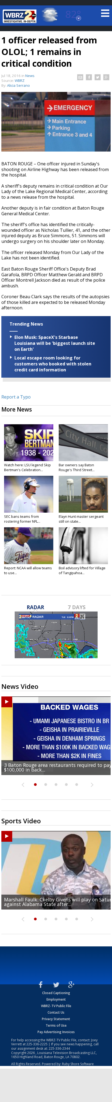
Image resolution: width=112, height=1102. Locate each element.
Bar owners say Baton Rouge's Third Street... (77, 467)
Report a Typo (16, 397)
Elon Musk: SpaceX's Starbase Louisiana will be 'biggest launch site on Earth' (54, 343)
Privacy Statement (56, 1019)
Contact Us (56, 1012)
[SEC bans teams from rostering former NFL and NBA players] (28, 494)
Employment (56, 999)
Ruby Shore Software (78, 1064)
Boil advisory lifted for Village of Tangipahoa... (82, 570)
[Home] (20, 16)
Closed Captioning (56, 993)
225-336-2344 (59, 1048)
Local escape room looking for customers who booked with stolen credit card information (52, 364)
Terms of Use (56, 1025)
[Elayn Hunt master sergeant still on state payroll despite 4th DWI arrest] (83, 494)
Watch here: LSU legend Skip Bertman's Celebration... (27, 467)
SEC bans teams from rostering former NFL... (22, 519)
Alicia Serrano (18, 85)
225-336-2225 (37, 1044)
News (30, 75)
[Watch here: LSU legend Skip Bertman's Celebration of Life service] (28, 442)
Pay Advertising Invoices (56, 1032)
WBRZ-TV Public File (56, 1006)
